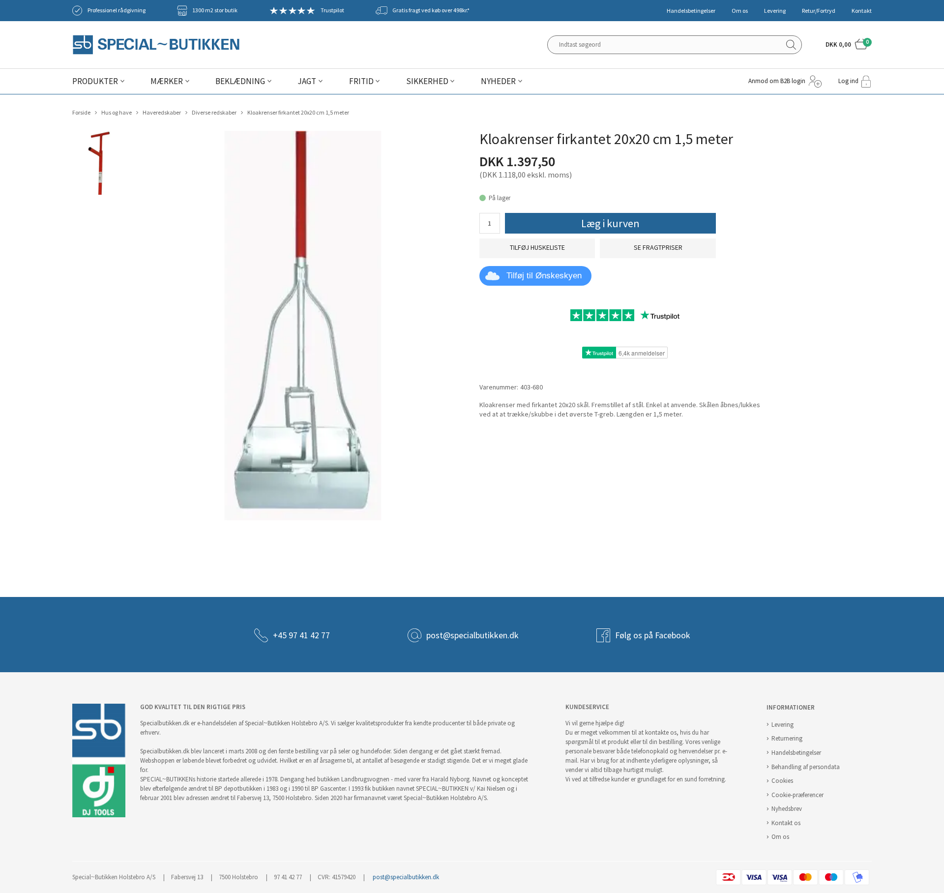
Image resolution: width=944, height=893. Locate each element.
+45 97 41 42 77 (301, 635)
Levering (775, 11)
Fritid (361, 81)
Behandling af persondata (805, 767)
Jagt (306, 81)
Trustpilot (332, 10)
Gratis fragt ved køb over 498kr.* (431, 10)
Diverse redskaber (214, 113)
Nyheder (498, 81)
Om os (740, 11)
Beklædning (240, 81)
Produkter (95, 81)
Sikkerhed (427, 81)
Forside (81, 113)
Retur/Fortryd (818, 11)
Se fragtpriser (658, 247)
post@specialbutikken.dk (472, 635)
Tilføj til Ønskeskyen (544, 275)
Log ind (848, 81)
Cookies (782, 780)
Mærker (166, 81)
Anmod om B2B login (776, 81)
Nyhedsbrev (786, 808)
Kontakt (862, 11)
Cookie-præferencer (797, 795)
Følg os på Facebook (652, 635)
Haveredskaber (162, 113)
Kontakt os (785, 823)
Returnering (786, 738)
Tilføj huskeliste (537, 247)
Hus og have (116, 113)
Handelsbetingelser (691, 11)
